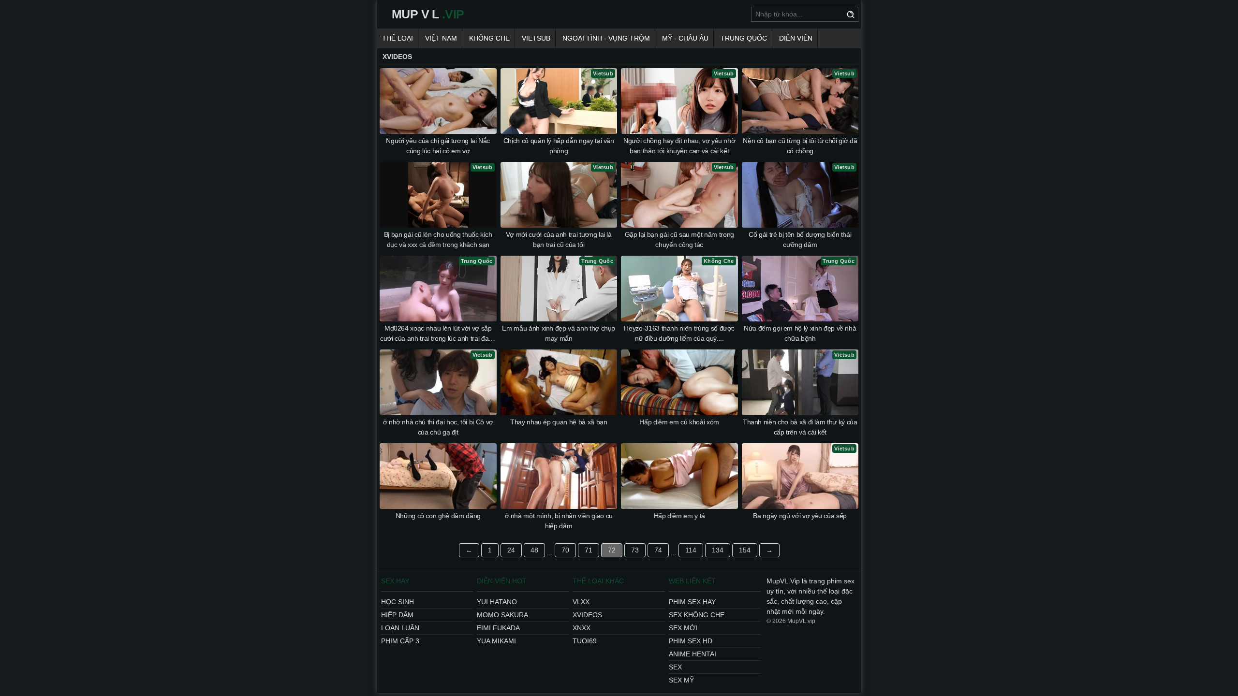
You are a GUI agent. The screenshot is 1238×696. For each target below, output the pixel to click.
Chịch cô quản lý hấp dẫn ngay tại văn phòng (558, 146)
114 (690, 550)
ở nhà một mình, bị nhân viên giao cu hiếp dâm (559, 521)
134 (717, 550)
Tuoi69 (585, 641)
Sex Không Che (696, 615)
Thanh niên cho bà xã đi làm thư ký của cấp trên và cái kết (800, 427)
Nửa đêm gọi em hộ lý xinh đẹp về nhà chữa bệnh (800, 333)
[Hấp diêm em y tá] (679, 476)
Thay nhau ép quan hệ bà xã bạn (558, 422)
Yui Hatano (497, 602)
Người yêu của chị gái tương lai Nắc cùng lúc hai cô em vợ (438, 146)
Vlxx (581, 602)
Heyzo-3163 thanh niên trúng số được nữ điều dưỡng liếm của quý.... (679, 333)
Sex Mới (683, 628)
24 (511, 550)
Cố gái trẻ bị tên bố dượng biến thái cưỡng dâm (800, 239)
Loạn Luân (400, 628)
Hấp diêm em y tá (679, 516)
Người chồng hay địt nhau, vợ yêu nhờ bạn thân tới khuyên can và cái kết (679, 146)
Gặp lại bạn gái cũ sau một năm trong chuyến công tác (679, 239)
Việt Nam (441, 38)
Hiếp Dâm (397, 615)
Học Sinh (397, 602)
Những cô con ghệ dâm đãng (438, 516)
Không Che (489, 38)
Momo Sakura (502, 615)
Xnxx (581, 628)
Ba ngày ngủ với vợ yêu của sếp (800, 516)
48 (534, 550)
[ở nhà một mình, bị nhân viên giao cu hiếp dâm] (559, 476)
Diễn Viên (795, 38)
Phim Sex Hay (692, 602)
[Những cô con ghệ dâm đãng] (438, 476)
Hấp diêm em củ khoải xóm (679, 422)
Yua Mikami (496, 641)
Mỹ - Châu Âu (685, 38)
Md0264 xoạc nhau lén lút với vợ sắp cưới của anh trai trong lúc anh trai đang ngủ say (438, 334)
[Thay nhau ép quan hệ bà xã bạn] (559, 382)
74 (658, 550)
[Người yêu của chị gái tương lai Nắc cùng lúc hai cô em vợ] (438, 101)
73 (635, 550)
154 (745, 550)
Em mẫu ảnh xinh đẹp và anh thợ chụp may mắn (558, 333)
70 (565, 550)
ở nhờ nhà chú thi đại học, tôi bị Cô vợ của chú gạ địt (438, 427)
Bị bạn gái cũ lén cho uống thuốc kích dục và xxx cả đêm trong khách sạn (438, 239)
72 (612, 550)
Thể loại (397, 38)
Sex (675, 667)
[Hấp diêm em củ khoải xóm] (679, 382)
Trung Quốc (744, 38)
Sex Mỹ (681, 680)
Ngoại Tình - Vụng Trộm (606, 38)
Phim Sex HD (690, 641)
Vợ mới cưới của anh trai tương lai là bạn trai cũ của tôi (559, 239)
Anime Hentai (692, 654)
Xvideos (587, 615)
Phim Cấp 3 (400, 641)
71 (588, 550)
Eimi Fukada (498, 628)
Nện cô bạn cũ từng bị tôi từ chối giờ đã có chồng (800, 146)
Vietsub (536, 38)
